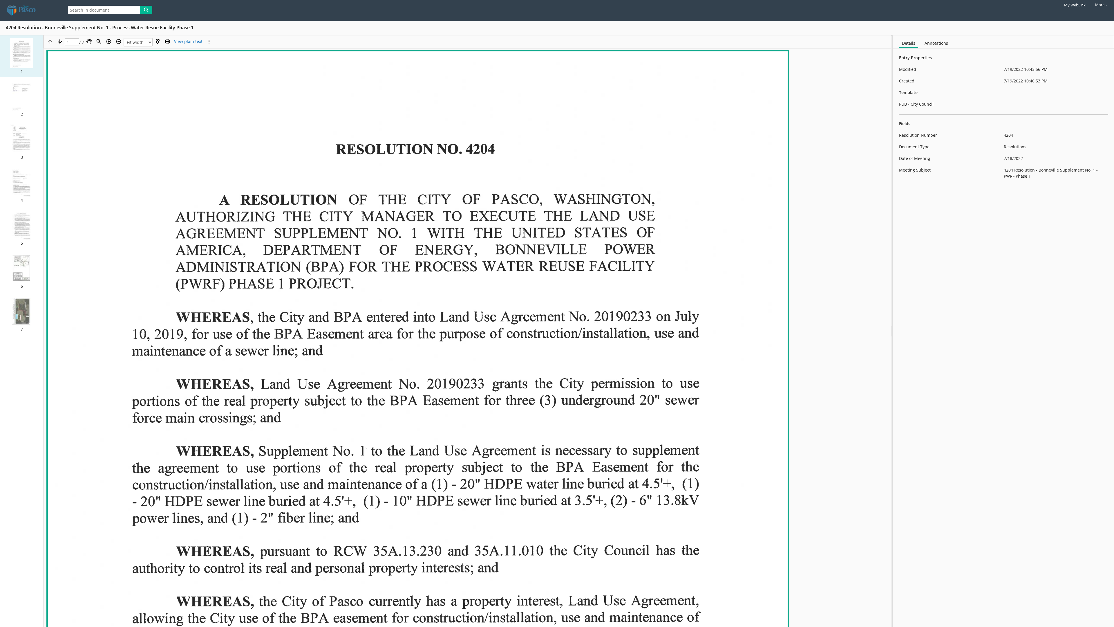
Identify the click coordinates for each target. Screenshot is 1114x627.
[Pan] (89, 41)
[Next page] (60, 41)
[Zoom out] (119, 41)
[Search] (146, 10)
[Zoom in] (109, 41)
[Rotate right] (157, 41)
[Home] (30, 10)
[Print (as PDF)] (167, 41)
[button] (21, 56)
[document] (1003, 331)
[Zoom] (99, 41)
